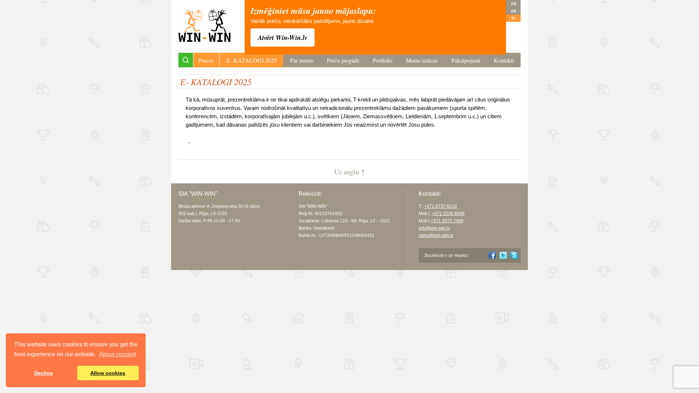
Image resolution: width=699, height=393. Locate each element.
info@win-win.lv (434, 228)
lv (514, 18)
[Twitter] (503, 255)
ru (513, 3)
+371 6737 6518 (440, 206)
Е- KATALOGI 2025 (251, 60)
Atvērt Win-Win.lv (282, 37)
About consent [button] (117, 354)
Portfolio (382, 60)
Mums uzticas (422, 60)
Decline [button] (43, 373)
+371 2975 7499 (447, 220)
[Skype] (514, 255)
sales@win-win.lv (436, 235)
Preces (206, 60)
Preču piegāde (343, 60)
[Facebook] (492, 255)
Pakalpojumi (465, 60)
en (513, 10)
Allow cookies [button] (107, 373)
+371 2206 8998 (448, 213)
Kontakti (504, 60)
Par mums (301, 60)
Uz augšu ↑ (349, 171)
